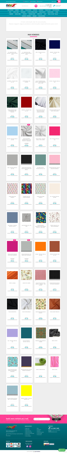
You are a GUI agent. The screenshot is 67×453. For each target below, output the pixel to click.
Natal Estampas (10, 10)
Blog (37, 428)
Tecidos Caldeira (50, 12)
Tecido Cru (25, 14)
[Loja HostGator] (36, 451)
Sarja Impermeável (56, 10)
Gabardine (11, 14)
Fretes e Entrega (39, 433)
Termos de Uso (39, 434)
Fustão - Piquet (16, 12)
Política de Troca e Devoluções (29, 433)
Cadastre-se (27, 1)
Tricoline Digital (28, 10)
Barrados (17, 10)
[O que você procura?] (36, 5)
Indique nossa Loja (28, 430)
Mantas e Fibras (18, 14)
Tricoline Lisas (48, 10)
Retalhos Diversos (41, 15)
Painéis (22, 10)
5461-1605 (49, 5)
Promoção (34, 15)
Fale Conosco (40, 1)
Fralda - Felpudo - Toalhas (53, 14)
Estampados (41, 10)
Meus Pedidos (33, 1)
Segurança (38, 430)
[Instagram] (30, 446)
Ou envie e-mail (58, 6)
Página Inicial (27, 428)
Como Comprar (27, 434)
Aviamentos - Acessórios (26, 15)
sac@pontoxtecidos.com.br (52, 431)
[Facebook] (27, 446)
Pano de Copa (39, 14)
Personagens (23, 12)
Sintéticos (35, 10)
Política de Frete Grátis (28, 432)
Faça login (14, 1)
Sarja (10, 12)
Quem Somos (27, 429)
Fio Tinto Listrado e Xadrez (32, 12)
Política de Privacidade (40, 432)
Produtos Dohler (42, 12)
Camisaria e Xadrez (32, 14)
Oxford (56, 12)
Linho (45, 14)
